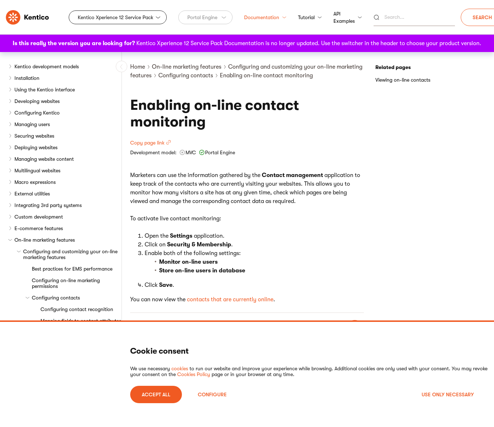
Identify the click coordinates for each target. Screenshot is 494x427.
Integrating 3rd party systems (48, 205)
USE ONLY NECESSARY (448, 394)
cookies (179, 368)
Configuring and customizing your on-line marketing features (70, 254)
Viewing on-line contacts (402, 80)
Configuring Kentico (37, 113)
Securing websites (34, 136)
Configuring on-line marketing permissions (66, 283)
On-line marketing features (44, 240)
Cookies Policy (193, 374)
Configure (212, 394)
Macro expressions (35, 182)
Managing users (32, 124)
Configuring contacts (56, 298)
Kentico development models (46, 66)
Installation (26, 78)
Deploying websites (36, 147)
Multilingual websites (37, 170)
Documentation (261, 17)
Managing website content (44, 159)
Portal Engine (202, 17)
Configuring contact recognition (77, 309)
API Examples (344, 17)
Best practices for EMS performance (72, 269)
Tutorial (306, 17)
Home (137, 67)
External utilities (32, 194)
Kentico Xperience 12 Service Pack (115, 17)
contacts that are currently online (230, 299)
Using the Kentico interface (44, 89)
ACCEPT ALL (156, 394)
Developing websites (37, 101)
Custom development (38, 217)
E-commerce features (38, 228)
